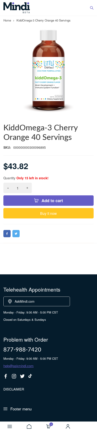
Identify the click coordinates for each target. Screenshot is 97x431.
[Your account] (68, 426)
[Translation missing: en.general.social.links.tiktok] (30, 376)
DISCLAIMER (13, 389)
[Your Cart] (48, 426)
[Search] (92, 8)
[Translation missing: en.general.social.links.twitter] (22, 376)
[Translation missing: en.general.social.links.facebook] (5, 376)
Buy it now (48, 213)
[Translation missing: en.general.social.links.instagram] (14, 376)
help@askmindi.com (18, 365)
